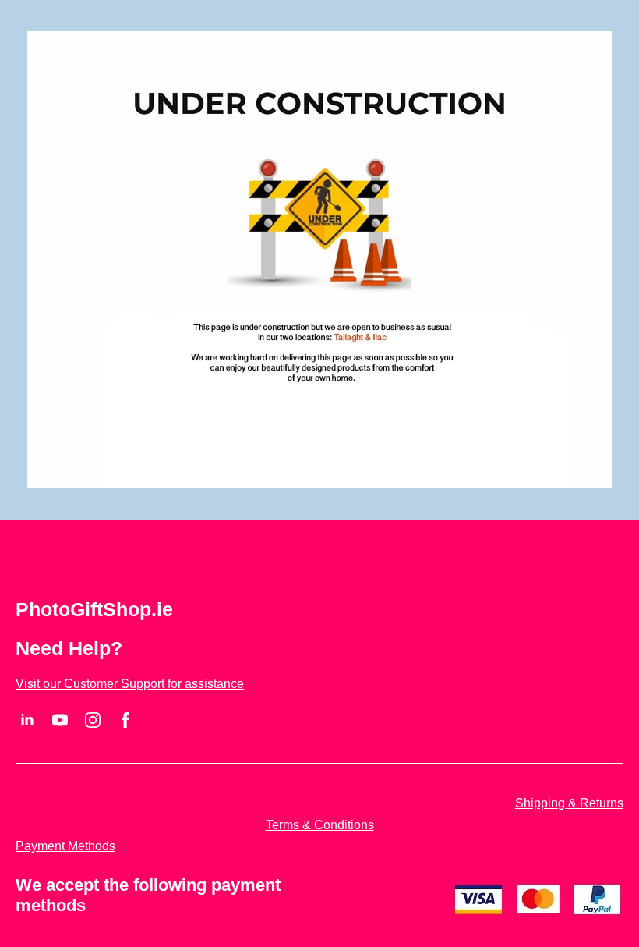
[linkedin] (27, 720)
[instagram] (92, 720)
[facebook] (125, 720)
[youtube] (60, 720)
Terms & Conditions (320, 825)
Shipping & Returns (569, 803)
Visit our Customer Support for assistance (130, 683)
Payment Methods (65, 846)
